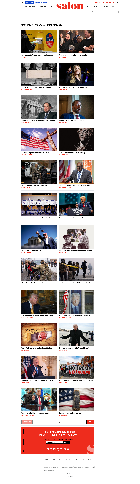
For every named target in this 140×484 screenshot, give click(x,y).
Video (114, 7)
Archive (65, 462)
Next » (90, 422)
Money (105, 7)
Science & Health (91, 7)
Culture (43, 7)
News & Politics (29, 7)
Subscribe (29, 2)
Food (53, 7)
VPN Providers (70, 473)
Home (46, 459)
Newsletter (95, 2)
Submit (66, 442)
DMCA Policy (70, 476)
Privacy (76, 459)
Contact (68, 459)
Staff (60, 459)
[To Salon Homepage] (70, 5)
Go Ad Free (74, 462)
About (53, 459)
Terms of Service (87, 459)
